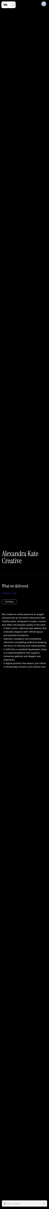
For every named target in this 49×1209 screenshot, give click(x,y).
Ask (44, 1203)
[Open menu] (12, 5)
